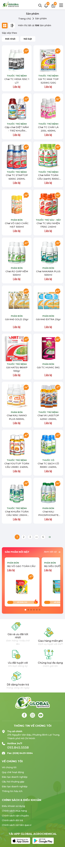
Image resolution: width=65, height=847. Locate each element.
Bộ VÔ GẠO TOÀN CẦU (21, 566)
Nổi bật (28, 38)
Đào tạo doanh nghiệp (14, 777)
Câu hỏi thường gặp (13, 781)
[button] (25, 610)
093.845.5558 (18, 747)
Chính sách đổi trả (12, 820)
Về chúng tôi (9, 767)
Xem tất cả (50, 551)
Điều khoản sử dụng (13, 806)
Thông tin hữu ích (12, 791)
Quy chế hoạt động (13, 772)
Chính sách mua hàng (14, 810)
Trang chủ (24, 18)
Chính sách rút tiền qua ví (16, 825)
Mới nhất (10, 38)
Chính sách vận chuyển (15, 815)
